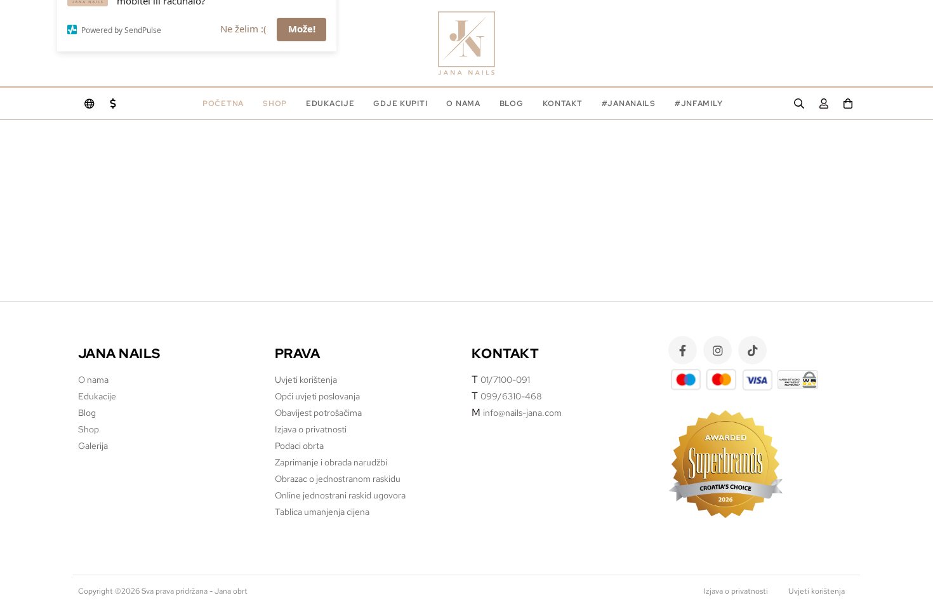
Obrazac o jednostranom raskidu (337, 478)
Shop (275, 103)
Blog (512, 103)
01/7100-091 (505, 379)
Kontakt (563, 103)
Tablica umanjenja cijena (322, 511)
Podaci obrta (299, 445)
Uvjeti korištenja (306, 379)
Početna (223, 103)
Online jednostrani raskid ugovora (340, 495)
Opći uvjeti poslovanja (317, 396)
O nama (463, 103)
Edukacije (97, 396)
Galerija (93, 445)
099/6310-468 (511, 396)
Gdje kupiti (400, 103)
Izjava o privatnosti (311, 429)
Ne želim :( (243, 66)
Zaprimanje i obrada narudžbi (331, 462)
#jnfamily (698, 103)
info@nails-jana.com (522, 412)
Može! (301, 66)
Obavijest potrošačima (318, 412)
